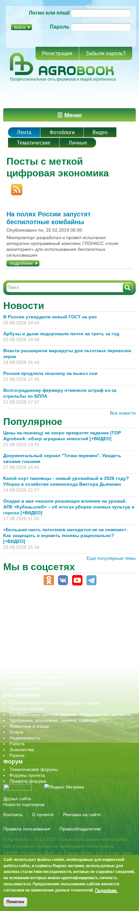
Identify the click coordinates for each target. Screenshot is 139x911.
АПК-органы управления (35, 606)
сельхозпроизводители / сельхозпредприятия (57, 642)
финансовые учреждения (36, 677)
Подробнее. (106, 890)
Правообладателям (80, 828)
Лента (24, 132)
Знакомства (21, 749)
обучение (19, 636)
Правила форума (27, 781)
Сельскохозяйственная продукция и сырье (54, 702)
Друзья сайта (17, 798)
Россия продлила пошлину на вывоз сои (50, 373)
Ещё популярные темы (111, 558)
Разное (17, 755)
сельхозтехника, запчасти (36, 647)
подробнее (21, 263)
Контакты (13, 814)
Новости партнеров (23, 804)
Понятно (15, 901)
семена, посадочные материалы (44, 653)
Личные (78, 143)
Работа (17, 743)
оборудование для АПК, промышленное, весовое (61, 630)
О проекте (43, 814)
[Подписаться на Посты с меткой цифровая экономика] (14, 186)
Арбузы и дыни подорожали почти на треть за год (61, 333)
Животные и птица (29, 726)
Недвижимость (24, 737)
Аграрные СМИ (25, 688)
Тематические (33, 143)
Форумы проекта (27, 775)
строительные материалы (36, 671)
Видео (100, 132)
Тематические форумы (33, 769)
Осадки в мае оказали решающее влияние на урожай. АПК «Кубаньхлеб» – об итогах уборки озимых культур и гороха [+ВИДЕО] (68, 506)
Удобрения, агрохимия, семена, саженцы (53, 720)
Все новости (123, 413)
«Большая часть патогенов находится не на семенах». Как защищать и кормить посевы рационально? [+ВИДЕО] (65, 535)
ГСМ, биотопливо (27, 618)
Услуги (16, 732)
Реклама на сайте (82, 814)
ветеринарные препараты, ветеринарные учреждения (67, 612)
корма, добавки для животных (41, 624)
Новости (23, 305)
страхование (22, 665)
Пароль (60, 27)
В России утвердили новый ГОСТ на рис (50, 316)
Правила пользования (26, 828)
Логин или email (49, 13)
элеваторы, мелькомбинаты (39, 683)
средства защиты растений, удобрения (50, 659)
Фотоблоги (62, 132)
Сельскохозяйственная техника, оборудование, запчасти (69, 714)
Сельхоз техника (27, 708)
